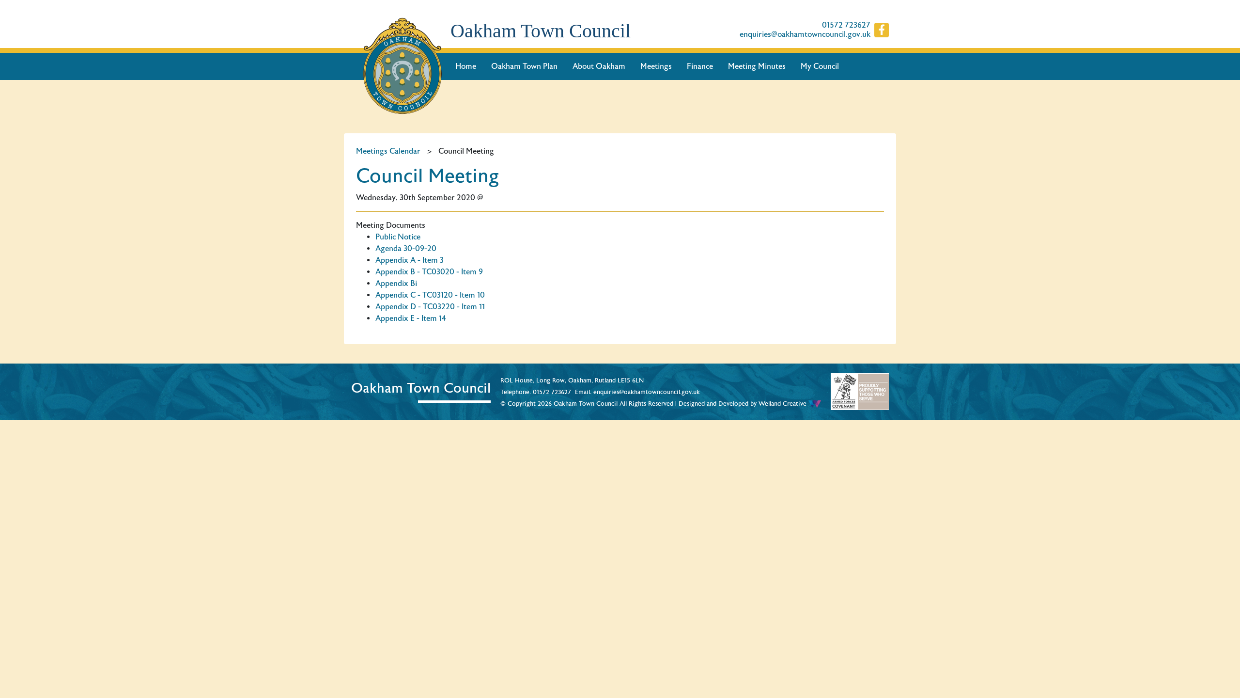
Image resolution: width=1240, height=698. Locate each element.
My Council (820, 66)
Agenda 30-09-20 (405, 249)
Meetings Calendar (388, 151)
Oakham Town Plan (524, 66)
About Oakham (599, 66)
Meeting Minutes (757, 66)
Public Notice (397, 237)
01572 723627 (846, 25)
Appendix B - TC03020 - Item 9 (429, 272)
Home (465, 66)
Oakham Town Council (540, 31)
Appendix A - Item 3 (409, 260)
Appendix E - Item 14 (410, 318)
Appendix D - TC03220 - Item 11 (430, 307)
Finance (700, 66)
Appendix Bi (396, 283)
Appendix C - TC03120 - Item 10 (430, 295)
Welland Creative (783, 404)
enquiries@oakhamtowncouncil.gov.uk (805, 34)
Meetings (656, 66)
